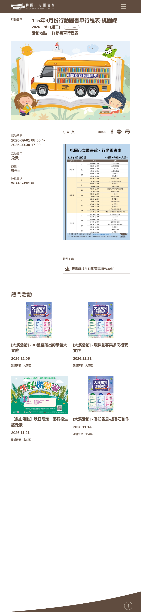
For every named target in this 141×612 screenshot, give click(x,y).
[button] (123, 6)
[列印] (127, 131)
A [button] (64, 132)
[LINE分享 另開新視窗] (119, 131)
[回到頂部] (128, 606)
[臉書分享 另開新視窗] (112, 131)
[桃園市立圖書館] (32, 6)
